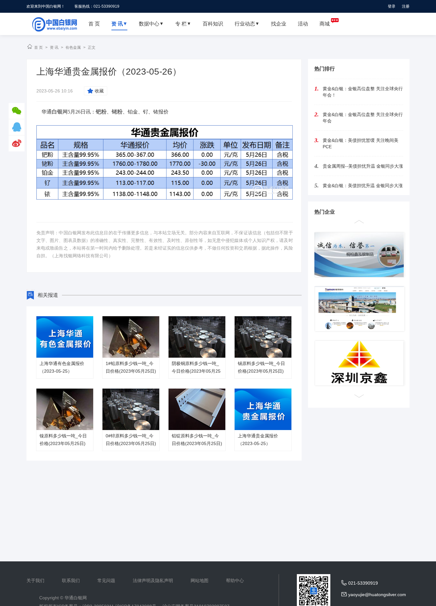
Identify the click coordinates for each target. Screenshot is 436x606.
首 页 (38, 47)
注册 (406, 6)
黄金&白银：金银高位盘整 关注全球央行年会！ (363, 92)
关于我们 (35, 580)
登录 (391, 6)
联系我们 (71, 580)
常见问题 (106, 580)
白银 (57, 112)
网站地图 (199, 580)
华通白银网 (75, 597)
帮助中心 (235, 580)
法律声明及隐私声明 (153, 580)
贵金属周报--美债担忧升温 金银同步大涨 (363, 166)
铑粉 (117, 112)
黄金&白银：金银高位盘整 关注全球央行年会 (363, 117)
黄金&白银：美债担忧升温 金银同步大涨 (363, 185)
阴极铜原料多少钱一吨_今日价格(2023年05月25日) (196, 371)
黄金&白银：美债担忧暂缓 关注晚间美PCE (360, 143)
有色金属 (73, 47)
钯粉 (101, 112)
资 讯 (54, 47)
